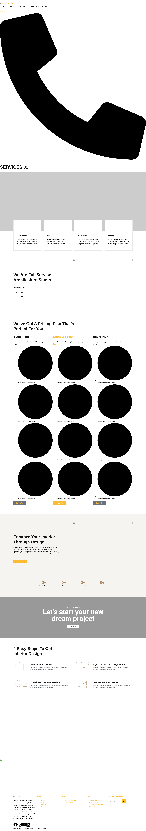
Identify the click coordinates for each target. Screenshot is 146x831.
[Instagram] (20, 825)
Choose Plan (20, 503)
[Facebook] (15, 825)
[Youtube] (24, 825)
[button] (37, 287)
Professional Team (19, 297)
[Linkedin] (28, 825)
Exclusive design (18, 292)
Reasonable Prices (19, 287)
